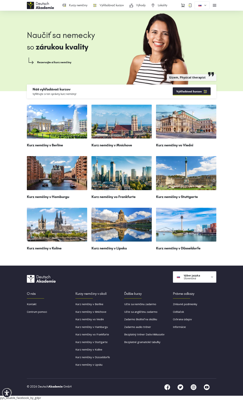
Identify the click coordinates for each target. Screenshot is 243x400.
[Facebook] (167, 387)
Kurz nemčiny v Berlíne (89, 304)
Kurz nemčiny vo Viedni (89, 319)
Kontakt (31, 304)
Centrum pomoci (37, 311)
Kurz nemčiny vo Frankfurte (92, 334)
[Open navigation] (214, 5)
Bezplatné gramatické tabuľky (142, 342)
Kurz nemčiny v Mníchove (90, 311)
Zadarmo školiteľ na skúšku (140, 319)
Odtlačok (178, 311)
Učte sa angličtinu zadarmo (140, 311)
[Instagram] (194, 387)
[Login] (189, 5)
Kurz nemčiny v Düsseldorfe (92, 357)
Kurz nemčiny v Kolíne (88, 349)
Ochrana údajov (182, 319)
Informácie (179, 327)
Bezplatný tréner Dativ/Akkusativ (144, 334)
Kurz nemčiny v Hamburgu (91, 327)
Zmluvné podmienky (185, 304)
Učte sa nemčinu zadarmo (140, 304)
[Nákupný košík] (183, 5)
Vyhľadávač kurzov (189, 91)
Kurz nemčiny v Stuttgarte (91, 342)
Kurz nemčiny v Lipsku (88, 364)
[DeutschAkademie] (41, 5)
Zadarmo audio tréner (137, 327)
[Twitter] (181, 387)
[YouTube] (207, 387)
